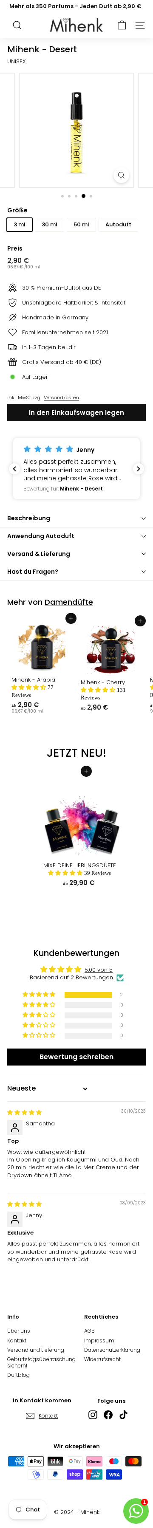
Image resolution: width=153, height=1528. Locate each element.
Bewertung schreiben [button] (76, 1057)
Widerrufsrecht (102, 1359)
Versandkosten (61, 397)
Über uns (18, 1330)
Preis (15, 248)
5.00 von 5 (99, 970)
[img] (24, 1112)
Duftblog (18, 1375)
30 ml (49, 224)
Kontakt (16, 1340)
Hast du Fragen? (32, 571)
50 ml (81, 224)
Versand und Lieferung (35, 1349)
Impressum (99, 1340)
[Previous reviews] (14, 468)
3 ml (20, 224)
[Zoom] (121, 175)
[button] (76, 468)
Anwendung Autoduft (40, 536)
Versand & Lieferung (38, 554)
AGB (89, 1330)
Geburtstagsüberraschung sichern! (41, 1362)
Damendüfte (69, 602)
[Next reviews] (138, 468)
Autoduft (118, 224)
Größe (17, 210)
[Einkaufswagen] (122, 25)
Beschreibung (28, 518)
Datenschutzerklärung (112, 1349)
